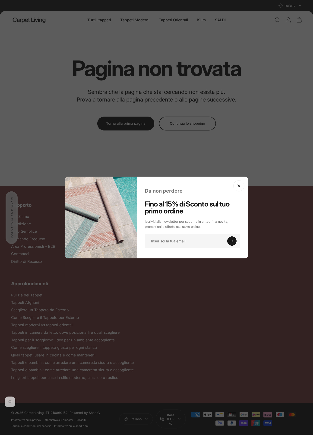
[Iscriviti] (232, 241)
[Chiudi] (238, 185)
